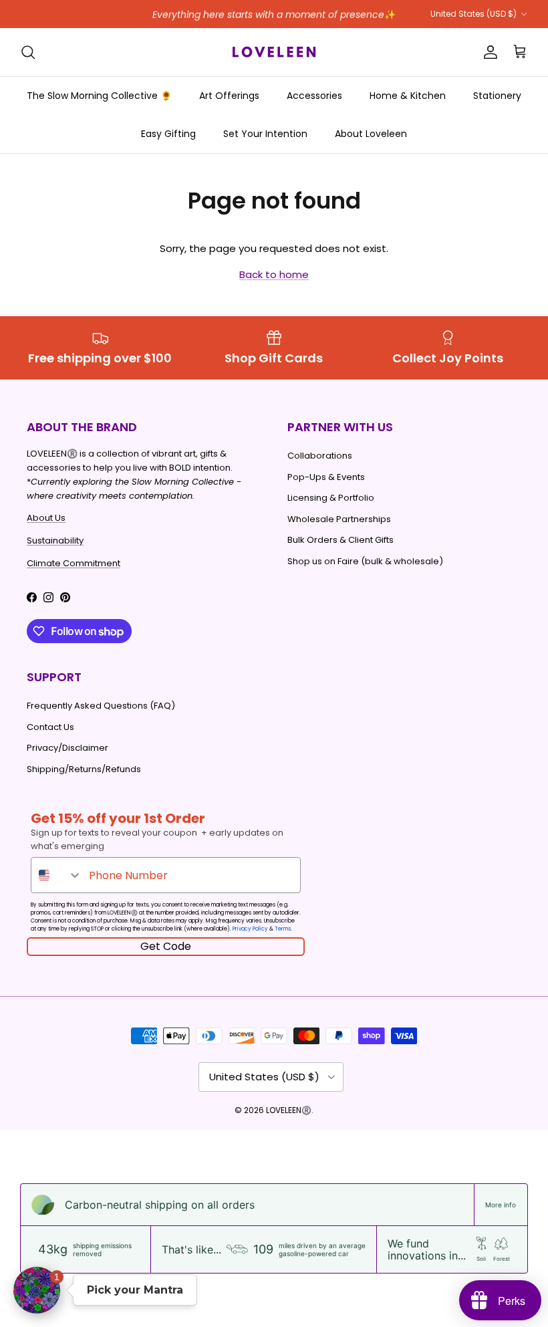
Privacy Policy (250, 929)
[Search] (28, 52)
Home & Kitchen (408, 95)
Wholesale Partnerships (339, 519)
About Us (46, 517)
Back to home (274, 274)
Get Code (165, 946)
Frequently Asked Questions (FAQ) (101, 705)
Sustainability (55, 540)
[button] (36, 1290)
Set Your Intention (265, 133)
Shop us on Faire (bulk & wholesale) (365, 561)
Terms (283, 929)
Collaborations (319, 455)
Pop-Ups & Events (326, 477)
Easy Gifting (168, 133)
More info (500, 1205)
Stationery (497, 95)
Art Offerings (229, 95)
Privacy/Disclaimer (67, 747)
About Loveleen (371, 133)
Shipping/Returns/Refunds (84, 769)
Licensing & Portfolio (330, 497)
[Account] (488, 52)
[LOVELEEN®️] (274, 52)
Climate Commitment (73, 563)
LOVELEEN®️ (288, 1110)
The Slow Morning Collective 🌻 (99, 95)
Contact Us (50, 727)
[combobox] (56, 875)
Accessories (314, 95)
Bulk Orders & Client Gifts (340, 539)
